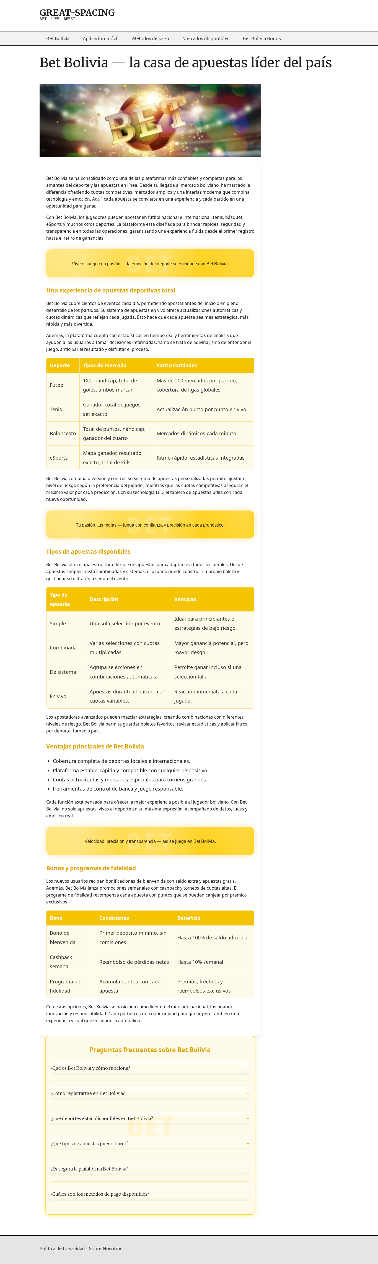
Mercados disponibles (205, 38)
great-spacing (77, 12)
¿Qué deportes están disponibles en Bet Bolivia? (150, 1118)
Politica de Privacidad (62, 1248)
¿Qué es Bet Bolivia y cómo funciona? (150, 1067)
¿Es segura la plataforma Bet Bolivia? (150, 1168)
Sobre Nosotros (105, 1248)
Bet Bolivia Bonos (262, 38)
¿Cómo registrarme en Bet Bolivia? (150, 1093)
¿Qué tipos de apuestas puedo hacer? (150, 1143)
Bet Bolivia (57, 38)
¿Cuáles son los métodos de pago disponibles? (150, 1194)
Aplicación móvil (101, 38)
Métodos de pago (150, 38)
